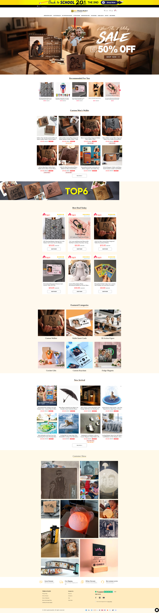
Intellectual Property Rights (47, 602)
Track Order (115, 6)
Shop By (106, 15)
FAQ (69, 598)
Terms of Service (45, 595)
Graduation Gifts (48, 15)
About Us (70, 593)
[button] (77, 72)
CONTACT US (106, 6)
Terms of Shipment (45, 598)
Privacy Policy (44, 593)
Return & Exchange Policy (47, 600)
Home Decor (101, 15)
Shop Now (54, 249)
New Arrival (112, 15)
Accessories (94, 15)
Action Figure (76, 15)
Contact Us (70, 595)
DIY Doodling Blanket (67, 15)
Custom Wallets (57, 15)
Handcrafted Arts (85, 15)
